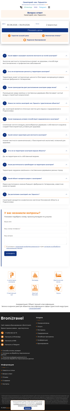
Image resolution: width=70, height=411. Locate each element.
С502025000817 (35, 308)
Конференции (42, 340)
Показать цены (35, 30)
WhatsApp (28, 7)
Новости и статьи (8, 370)
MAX (35, 7)
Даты (3, 24)
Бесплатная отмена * (53, 35)
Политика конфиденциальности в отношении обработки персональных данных (17, 358)
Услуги (39, 326)
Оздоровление (42, 333)
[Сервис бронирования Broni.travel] (12, 318)
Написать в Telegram (12, 344)
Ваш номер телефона (12, 229)
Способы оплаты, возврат (11, 350)
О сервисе (6, 380)
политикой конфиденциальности (27, 246)
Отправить (10, 253)
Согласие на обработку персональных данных (15, 354)
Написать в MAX (10, 341)
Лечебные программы (45, 337)
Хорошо (28, 408)
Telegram (42, 7)
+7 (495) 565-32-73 (11, 333)
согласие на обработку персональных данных (30, 405)
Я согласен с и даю (33, 247)
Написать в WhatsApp (12, 337)
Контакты (5, 384)
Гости (37, 24)
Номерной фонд (43, 323)
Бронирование (42, 343)
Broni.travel (10, 408)
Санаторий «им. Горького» (35, 2)
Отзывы (5, 377)
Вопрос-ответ (7, 374)
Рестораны (41, 330)
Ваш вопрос (8, 236)
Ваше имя (7, 222)
